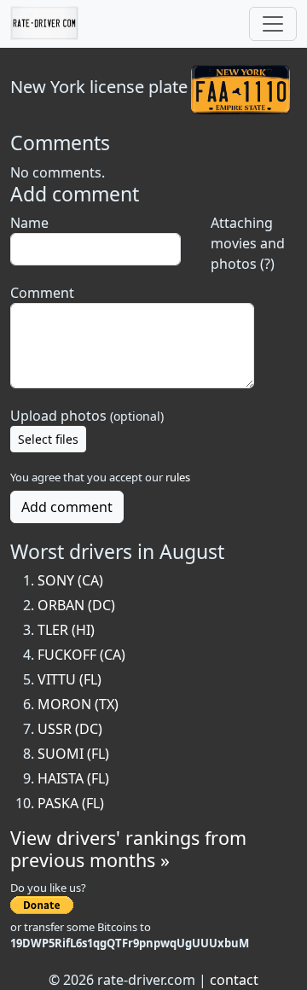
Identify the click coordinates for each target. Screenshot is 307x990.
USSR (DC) (70, 728)
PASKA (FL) (71, 803)
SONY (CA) (70, 580)
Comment (42, 292)
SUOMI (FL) (73, 753)
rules (177, 477)
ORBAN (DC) (76, 605)
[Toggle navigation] (273, 24)
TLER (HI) (66, 629)
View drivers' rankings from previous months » (128, 848)
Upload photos (87, 415)
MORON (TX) (78, 704)
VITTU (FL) (69, 679)
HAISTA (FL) (73, 778)
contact (234, 979)
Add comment (67, 507)
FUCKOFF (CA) (81, 654)
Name (29, 222)
